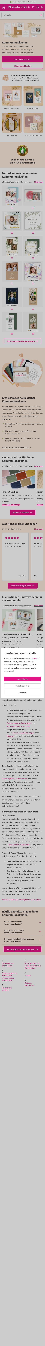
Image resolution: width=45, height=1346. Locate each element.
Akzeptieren (23, 679)
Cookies (34, 658)
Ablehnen (22, 692)
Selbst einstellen (22, 686)
